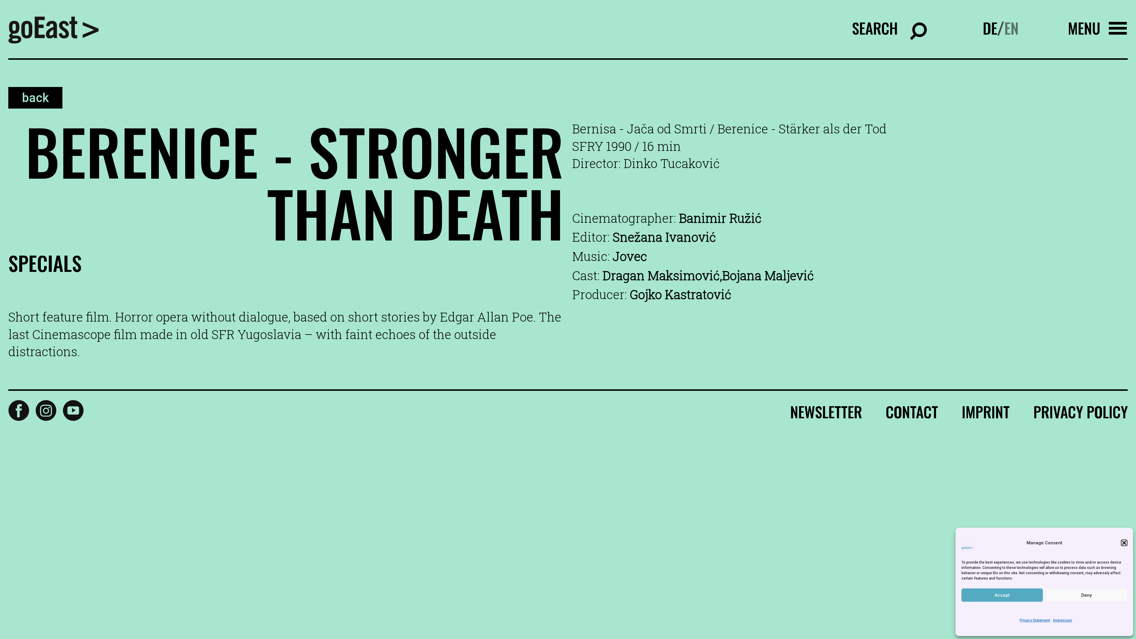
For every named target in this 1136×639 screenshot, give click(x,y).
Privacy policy (1080, 412)
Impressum (1062, 620)
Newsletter (826, 412)
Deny (1086, 595)
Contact (912, 412)
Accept (1002, 595)
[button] (1124, 543)
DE (990, 28)
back (35, 98)
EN (1011, 28)
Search (875, 28)
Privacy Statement (1035, 620)
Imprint (986, 412)
